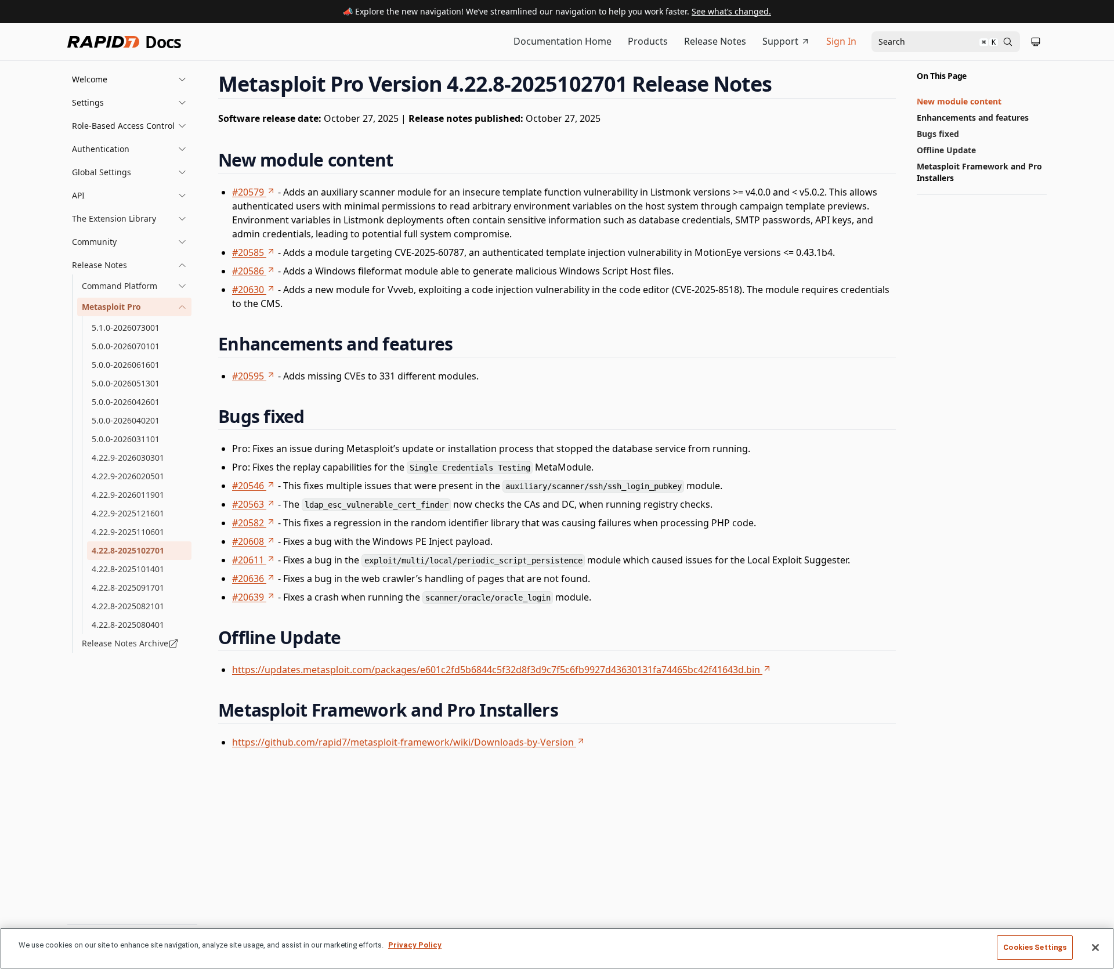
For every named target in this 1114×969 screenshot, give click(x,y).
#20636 (248, 578)
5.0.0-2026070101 (126, 346)
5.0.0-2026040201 (126, 420)
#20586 (248, 271)
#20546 (248, 485)
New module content (959, 101)
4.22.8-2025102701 (128, 550)
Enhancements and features (973, 117)
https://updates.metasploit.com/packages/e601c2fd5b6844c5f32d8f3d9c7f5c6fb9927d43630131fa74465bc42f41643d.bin (496, 669)
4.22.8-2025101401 (128, 568)
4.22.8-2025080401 (128, 624)
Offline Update (946, 150)
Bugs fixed (938, 133)
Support (780, 41)
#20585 (248, 252)
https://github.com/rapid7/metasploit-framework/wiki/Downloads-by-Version (403, 742)
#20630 (248, 289)
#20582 (248, 522)
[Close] (1095, 947)
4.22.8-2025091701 (128, 587)
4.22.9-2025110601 (128, 531)
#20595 (248, 376)
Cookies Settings (1034, 947)
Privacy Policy (415, 945)
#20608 (248, 541)
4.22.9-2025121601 (128, 513)
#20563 (248, 504)
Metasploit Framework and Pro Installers (979, 172)
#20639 (248, 597)
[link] (134, 286)
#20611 (248, 560)
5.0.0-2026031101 (126, 438)
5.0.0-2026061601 (126, 364)
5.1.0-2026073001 (126, 327)
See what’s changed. (731, 11)
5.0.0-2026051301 (126, 383)
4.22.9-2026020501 (128, 476)
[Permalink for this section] (782, 84)
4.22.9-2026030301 (128, 457)
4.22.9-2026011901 (128, 494)
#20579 (248, 192)
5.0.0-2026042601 (126, 401)
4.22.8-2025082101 (128, 606)
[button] (129, 79)
